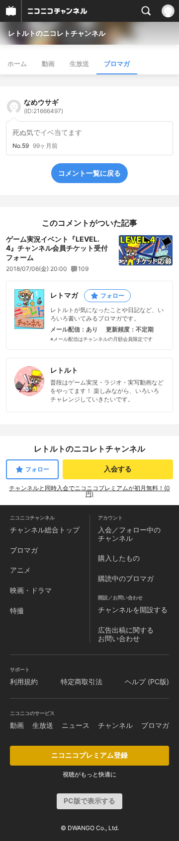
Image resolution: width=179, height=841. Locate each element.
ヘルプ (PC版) (147, 681)
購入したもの (119, 558)
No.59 (20, 146)
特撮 (17, 610)
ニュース (76, 725)
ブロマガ (117, 63)
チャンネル (115, 725)
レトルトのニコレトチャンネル (56, 33)
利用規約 (24, 681)
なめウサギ (43, 106)
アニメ (20, 570)
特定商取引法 (81, 681)
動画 (48, 63)
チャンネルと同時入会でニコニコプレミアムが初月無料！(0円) (89, 491)
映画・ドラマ (31, 590)
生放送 (79, 63)
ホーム (17, 63)
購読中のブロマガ (126, 578)
